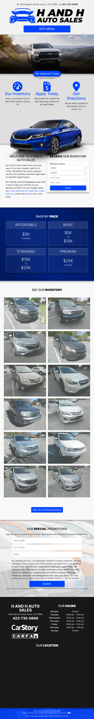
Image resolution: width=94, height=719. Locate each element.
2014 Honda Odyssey (69, 333)
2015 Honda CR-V (25, 333)
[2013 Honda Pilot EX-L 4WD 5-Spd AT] (25, 414)
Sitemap (50, 713)
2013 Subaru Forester (69, 434)
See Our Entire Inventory (47, 509)
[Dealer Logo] (47, 15)
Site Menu (47, 29)
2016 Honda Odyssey (25, 299)
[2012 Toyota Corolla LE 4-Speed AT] (69, 481)
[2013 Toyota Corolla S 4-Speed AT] (69, 414)
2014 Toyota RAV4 (25, 367)
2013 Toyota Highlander (25, 434)
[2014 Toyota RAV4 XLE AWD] (25, 380)
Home (35, 711)
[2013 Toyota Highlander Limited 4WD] (25, 448)
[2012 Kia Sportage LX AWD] (25, 481)
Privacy (82, 588)
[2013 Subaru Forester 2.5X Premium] (69, 448)
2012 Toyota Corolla (69, 467)
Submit (47, 583)
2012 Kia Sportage (25, 467)
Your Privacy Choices (60, 713)
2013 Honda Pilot (25, 400)
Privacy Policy (56, 711)
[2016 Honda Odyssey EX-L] (25, 313)
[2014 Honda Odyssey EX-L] (69, 347)
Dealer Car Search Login (30, 713)
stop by (29, 194)
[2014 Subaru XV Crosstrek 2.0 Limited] (69, 380)
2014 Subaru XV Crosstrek (69, 367)
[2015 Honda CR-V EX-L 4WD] (25, 347)
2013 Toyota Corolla (69, 400)
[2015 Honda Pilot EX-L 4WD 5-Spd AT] (69, 313)
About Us (40, 711)
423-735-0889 (70, 4)
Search (68, 188)
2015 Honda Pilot (69, 299)
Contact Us (48, 711)
